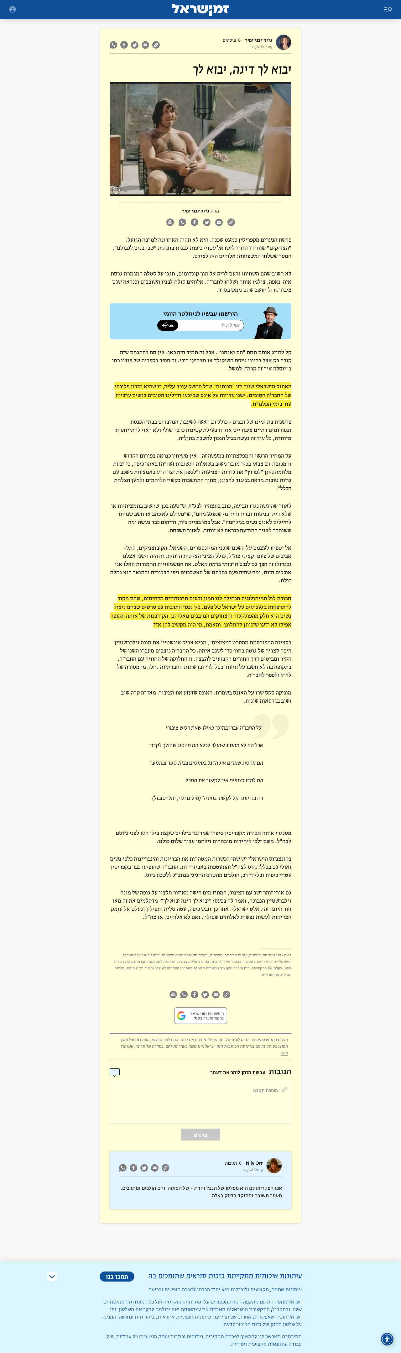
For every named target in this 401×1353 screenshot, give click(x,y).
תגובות (231, 1163)
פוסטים (229, 40)
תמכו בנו (117, 1276)
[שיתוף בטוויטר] (134, 45)
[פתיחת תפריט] (12, 9)
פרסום (200, 1135)
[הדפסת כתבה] (170, 223)
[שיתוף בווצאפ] (114, 45)
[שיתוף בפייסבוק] (124, 45)
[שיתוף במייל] (145, 45)
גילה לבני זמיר (258, 40)
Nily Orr (254, 1163)
